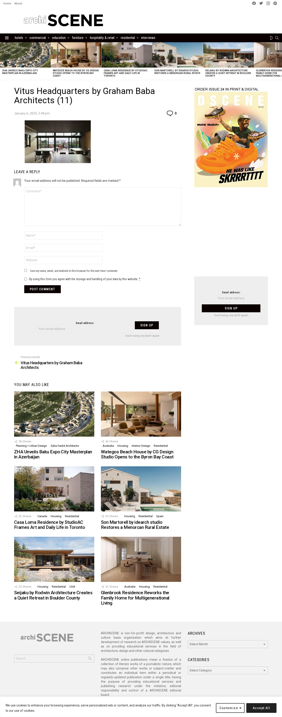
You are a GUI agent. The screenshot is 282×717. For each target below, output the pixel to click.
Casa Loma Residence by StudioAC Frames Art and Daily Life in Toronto (125, 73)
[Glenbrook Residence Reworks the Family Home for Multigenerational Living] (141, 559)
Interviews (148, 38)
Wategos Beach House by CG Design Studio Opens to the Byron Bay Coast (76, 73)
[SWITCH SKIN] (271, 37)
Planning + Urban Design (31, 445)
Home (7, 3)
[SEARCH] (277, 37)
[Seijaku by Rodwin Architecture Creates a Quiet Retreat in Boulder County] (228, 55)
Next (280, 61)
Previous (2, 61)
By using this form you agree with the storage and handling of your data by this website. (84, 279)
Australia (108, 445)
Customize (228, 708)
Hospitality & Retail (102, 38)
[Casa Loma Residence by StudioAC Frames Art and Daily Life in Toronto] (127, 55)
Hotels (19, 38)
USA (72, 586)
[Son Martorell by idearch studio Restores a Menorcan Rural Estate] (177, 55)
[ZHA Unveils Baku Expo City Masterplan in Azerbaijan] (25, 55)
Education (59, 38)
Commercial (38, 38)
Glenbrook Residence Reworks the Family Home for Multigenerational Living (135, 598)
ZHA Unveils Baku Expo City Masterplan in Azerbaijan (20, 72)
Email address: (85, 323)
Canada (42, 516)
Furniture (77, 38)
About (18, 3)
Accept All (261, 708)
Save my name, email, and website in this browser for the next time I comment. (74, 270)
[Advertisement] (231, 234)
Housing (122, 445)
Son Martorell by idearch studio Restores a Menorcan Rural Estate (177, 72)
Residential (128, 38)
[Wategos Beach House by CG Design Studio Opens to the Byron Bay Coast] (76, 55)
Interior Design (141, 445)
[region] (141, 707)
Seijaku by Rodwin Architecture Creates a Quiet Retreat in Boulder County (228, 73)
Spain (159, 516)
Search (89, 659)
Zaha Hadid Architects (64, 445)
